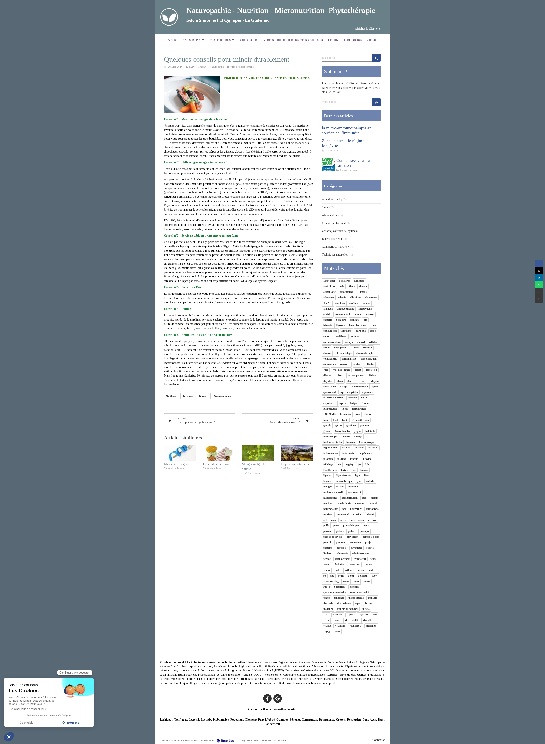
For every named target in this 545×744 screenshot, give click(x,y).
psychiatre (356, 547)
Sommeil (362, 575)
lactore (345, 469)
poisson (327, 531)
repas (373, 558)
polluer (352, 531)
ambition (340, 303)
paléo (326, 525)
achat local (329, 280)
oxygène (372, 519)
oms (333, 519)
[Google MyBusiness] (277, 698)
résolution (339, 564)
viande (337, 620)
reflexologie (342, 553)
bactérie (327, 319)
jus (359, 464)
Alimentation (330, 215)
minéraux (328, 503)
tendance (339, 597)
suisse (326, 586)
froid (326, 419)
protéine (327, 547)
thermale (328, 603)
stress (346, 581)
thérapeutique (356, 597)
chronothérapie (364, 353)
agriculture (329, 286)
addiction (359, 280)
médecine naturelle (333, 492)
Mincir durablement (334, 223)
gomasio (364, 425)
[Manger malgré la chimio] (258, 453)
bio (365, 319)
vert (375, 614)
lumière (327, 481)
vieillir (355, 620)
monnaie (359, 503)
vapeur (350, 614)
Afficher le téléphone (367, 28)
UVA (326, 614)
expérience (329, 403)
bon (374, 325)
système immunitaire (334, 592)
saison (360, 569)
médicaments (330, 497)
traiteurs (328, 608)
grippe (357, 431)
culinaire (369, 364)
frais (357, 414)
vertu (326, 620)
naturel (373, 503)
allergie (342, 297)
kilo (367, 464)
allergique (355, 297)
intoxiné (367, 458)
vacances (338, 614)
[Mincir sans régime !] (180, 453)
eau (362, 381)
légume (364, 469)
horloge (358, 436)
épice (375, 386)
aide (342, 286)
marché (340, 486)
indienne (359, 447)
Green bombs (342, 431)
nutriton (357, 514)
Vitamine (340, 625)
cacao (373, 330)
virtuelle (367, 620)
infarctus (373, 447)
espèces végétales (349, 392)
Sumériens (340, 586)
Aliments (362, 291)
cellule (326, 347)
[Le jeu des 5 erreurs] (219, 453)
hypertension (330, 447)
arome (358, 314)
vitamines (371, 625)
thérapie (372, 597)
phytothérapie (351, 525)
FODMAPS (329, 414)
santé (371, 569)
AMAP (327, 303)
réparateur (360, 558)
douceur (351, 381)
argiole (327, 314)
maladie (370, 481)
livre (366, 475)
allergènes (328, 297)
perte (336, 525)
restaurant (354, 564)
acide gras (344, 280)
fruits (345, 419)
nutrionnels (372, 508)
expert (342, 403)
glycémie (351, 425)
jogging (349, 464)
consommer (329, 364)
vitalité (327, 625)
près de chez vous (332, 536)
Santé (325, 207)
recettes (370, 547)
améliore (354, 303)
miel (364, 497)
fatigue (353, 403)
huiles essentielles (332, 442)
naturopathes (330, 508)
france (367, 414)
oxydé (343, 519)
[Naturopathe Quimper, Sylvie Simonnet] (169, 17)
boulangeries (330, 330)
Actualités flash (331, 199)
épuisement (329, 392)
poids (366, 525)
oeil (325, 519)
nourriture (356, 508)
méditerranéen (350, 497)
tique (357, 603)
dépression (371, 369)
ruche (337, 569)
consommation (369, 358)
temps (326, 597)
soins (341, 575)
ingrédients (366, 453)
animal (366, 303)
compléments (330, 358)
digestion (328, 381)
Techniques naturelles (335, 254)
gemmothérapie (360, 419)
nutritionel (343, 514)
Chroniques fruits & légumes (339, 231)
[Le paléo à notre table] (297, 453)
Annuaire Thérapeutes (273, 740)
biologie (327, 325)
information (348, 453)
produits (340, 542)
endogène (374, 381)
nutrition (328, 514)
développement (356, 375)
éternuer (352, 397)
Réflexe (327, 553)
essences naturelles (333, 397)
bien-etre (341, 319)
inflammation (330, 453)
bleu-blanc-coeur (358, 325)
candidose (340, 336)
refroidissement (360, 553)
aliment (363, 286)
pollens (340, 531)
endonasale (329, 386)
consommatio (349, 358)
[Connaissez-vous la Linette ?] (328, 164)
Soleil (351, 575)
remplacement (342, 558)
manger (327, 486)
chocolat (367, 347)
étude (364, 397)
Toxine (368, 603)
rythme (349, 569)
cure (325, 369)
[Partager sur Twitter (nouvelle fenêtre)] (539, 270)
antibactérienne (345, 308)
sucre (356, 581)
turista (366, 608)
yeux (337, 631)
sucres (366, 581)
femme (365, 403)
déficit (357, 369)
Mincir (374, 497)
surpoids (354, 586)
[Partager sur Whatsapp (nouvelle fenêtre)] (539, 284)
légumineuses (343, 475)
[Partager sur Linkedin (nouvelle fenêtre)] (539, 277)
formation (345, 414)
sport (374, 575)
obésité (370, 514)
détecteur (328, 375)
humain (350, 442)
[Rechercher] (376, 58)
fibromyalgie (359, 408)
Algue (351, 286)
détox (341, 375)
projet (368, 542)
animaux (328, 308)
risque (326, 569)
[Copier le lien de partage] (539, 299)
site (332, 575)
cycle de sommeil (341, 369)
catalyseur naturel (355, 342)
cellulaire (374, 342)
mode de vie (344, 503)
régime (327, 558)
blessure (340, 325)
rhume (368, 564)
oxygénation (357, 519)
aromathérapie (343, 314)
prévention (352, 536)
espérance (367, 392)
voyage (327, 631)
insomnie (328, 458)
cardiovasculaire (332, 342)
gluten (338, 425)
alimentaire (329, 291)
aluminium (371, 297)
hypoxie (346, 447)
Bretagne (346, 330)
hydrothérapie (367, 442)
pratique (364, 531)
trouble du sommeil (347, 608)
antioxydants (365, 308)
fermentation (330, 408)
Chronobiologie (343, 353)
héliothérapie (330, 436)
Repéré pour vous (332, 238)
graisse (327, 431)
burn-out (361, 330)
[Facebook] (267, 698)
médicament (354, 492)
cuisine (356, 364)
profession (355, 542)
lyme (359, 481)
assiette (370, 314)
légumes (327, 475)
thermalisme (344, 603)
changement (340, 347)
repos (326, 564)
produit (327, 542)
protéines (342, 547)
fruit (335, 419)
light (357, 475)
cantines (354, 336)
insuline (341, 458)
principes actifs (371, 536)
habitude (370, 431)
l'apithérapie (330, 469)
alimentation (346, 291)
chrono (327, 353)
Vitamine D (355, 625)
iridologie (328, 464)
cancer (326, 336)
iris (339, 464)
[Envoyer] (376, 102)
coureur (344, 364)
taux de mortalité (359, 592)
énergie (343, 386)
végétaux (363, 614)
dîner (340, 381)
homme (346, 436)
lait (354, 469)
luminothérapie (344, 481)
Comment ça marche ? (335, 246)
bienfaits (354, 319)
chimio (355, 347)
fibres (345, 408)
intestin (354, 458)
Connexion (378, 739)
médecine (353, 486)
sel (324, 575)
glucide (327, 425)
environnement (360, 386)
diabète (372, 375)
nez (344, 508)
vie (346, 620)
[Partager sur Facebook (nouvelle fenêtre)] (539, 263)
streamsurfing (331, 581)
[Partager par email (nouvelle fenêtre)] (539, 292)
